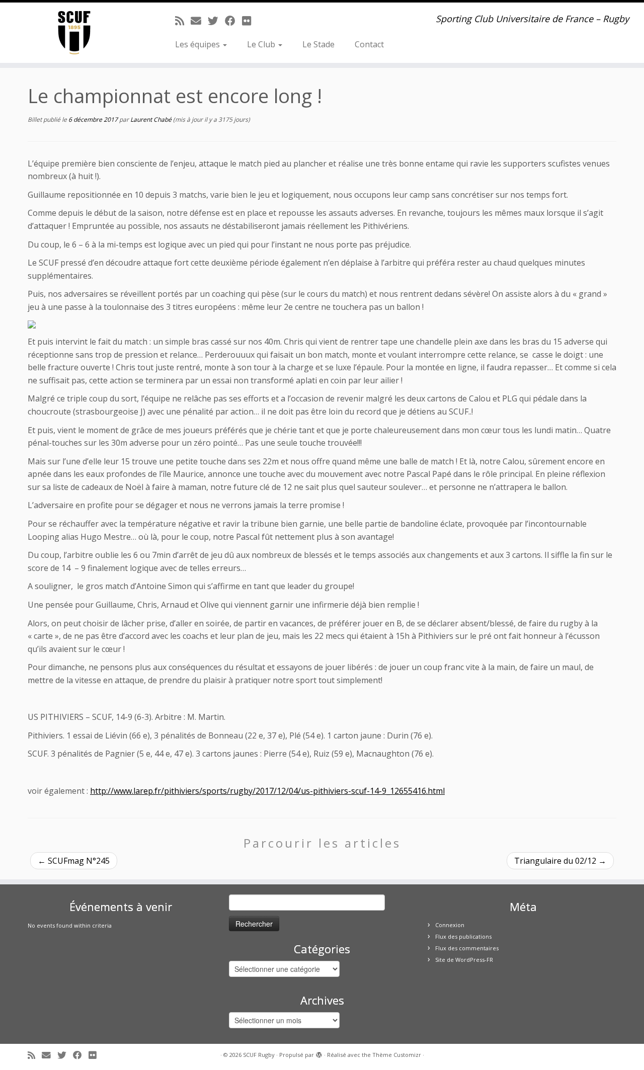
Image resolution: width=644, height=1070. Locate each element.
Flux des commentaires (467, 948)
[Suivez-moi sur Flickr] (250, 21)
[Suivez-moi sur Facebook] (233, 21)
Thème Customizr (396, 1054)
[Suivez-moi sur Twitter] (216, 21)
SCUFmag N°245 (74, 860)
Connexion (449, 925)
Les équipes (198, 44)
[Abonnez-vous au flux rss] (183, 21)
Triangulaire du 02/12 (560, 860)
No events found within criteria (70, 925)
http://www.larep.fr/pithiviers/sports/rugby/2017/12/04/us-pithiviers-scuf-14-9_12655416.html (267, 790)
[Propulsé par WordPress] (319, 1052)
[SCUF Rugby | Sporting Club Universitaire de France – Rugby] (74, 33)
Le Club (262, 44)
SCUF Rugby (259, 1054)
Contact (369, 44)
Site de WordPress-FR (464, 959)
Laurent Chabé (151, 119)
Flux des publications (463, 936)
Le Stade (318, 44)
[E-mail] (199, 21)
